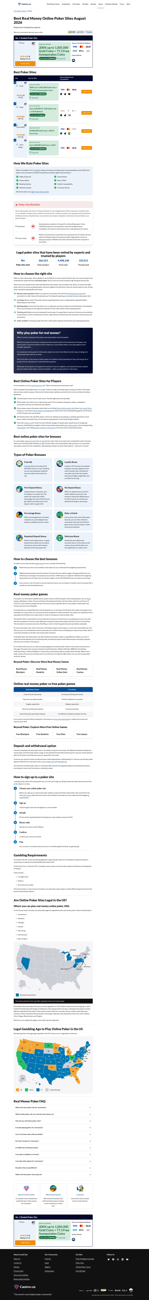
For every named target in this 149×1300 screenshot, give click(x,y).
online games (21, 428)
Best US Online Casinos (26, 1194)
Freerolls (27, 466)
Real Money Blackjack (21, 670)
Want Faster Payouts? (53, 1194)
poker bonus (39, 563)
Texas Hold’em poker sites (66, 408)
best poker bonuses (76, 293)
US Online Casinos (20, 11)
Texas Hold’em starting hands (43, 411)
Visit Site (25, 64)
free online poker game (62, 719)
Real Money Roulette (41, 670)
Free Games (82, 734)
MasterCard (50, 762)
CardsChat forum (36, 385)
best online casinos (71, 425)
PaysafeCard (62, 762)
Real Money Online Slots (61, 670)
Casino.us (27, 423)
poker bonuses (30, 441)
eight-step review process (40, 192)
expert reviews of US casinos (45, 428)
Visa (44, 762)
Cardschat (80, 1194)
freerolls (44, 441)
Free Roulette (42, 734)
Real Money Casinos (82, 670)
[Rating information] (29, 59)
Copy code (62, 58)
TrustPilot (36, 170)
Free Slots (60, 734)
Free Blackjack (22, 734)
